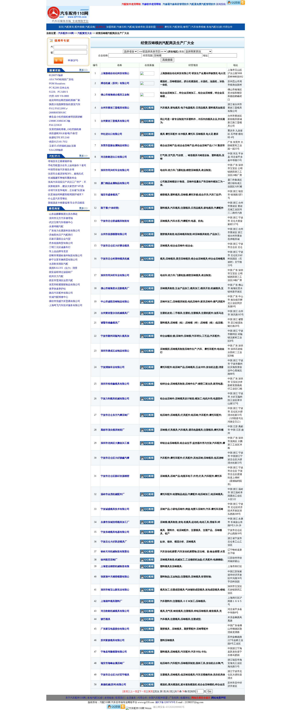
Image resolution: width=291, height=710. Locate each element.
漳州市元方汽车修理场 (61, 218)
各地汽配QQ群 (95, 697)
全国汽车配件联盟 (158, 697)
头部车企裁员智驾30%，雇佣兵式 (65, 173)
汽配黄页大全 (85, 33)
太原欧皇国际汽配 (58, 263)
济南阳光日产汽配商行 (61, 234)
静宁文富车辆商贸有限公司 (63, 259)
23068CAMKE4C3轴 (59, 121)
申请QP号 (73, 60)
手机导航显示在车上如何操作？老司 (67, 165)
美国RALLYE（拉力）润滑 (63, 268)
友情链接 (109, 697)
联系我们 (120, 697)
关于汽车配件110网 (76, 697)
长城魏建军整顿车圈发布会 (62, 177)
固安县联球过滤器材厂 (61, 272)
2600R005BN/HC (57, 112)
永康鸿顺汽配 (56, 226)
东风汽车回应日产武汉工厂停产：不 (67, 182)
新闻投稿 (221, 4)
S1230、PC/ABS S (58, 92)
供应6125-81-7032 (58, 141)
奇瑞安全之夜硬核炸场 (60, 161)
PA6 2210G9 (55, 125)
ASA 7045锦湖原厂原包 (61, 79)
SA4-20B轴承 (56, 150)
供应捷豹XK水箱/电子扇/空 (63, 133)
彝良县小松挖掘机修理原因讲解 (65, 116)
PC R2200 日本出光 (59, 87)
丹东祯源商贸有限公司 (61, 243)
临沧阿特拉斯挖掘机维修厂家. (65, 100)
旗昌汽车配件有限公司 (61, 292)
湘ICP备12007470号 (165, 702)
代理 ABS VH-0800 (59, 96)
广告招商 (174, 697)
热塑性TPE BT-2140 (59, 137)
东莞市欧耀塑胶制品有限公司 (64, 284)
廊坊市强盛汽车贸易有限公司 (64, 301)
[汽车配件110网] (67, 22)
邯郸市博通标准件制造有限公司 (65, 255)
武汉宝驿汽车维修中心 (61, 222)
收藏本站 (185, 697)
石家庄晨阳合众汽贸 (59, 239)
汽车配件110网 (66, 33)
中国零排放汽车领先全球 (61, 169)
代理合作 (142, 697)
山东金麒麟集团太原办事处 (63, 214)
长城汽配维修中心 (58, 297)
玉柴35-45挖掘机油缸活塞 (62, 145)
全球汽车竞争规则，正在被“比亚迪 (66, 190)
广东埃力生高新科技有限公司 (64, 230)
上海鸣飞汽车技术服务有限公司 (65, 305)
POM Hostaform (57, 83)
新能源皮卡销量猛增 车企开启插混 (66, 202)
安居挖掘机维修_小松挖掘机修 (65, 129)
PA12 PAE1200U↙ (58, 108)
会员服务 (131, 697)
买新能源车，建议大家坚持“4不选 (66, 186)
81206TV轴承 (56, 75)
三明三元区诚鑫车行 (59, 247)
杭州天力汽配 (56, 276)
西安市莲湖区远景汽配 (61, 280)
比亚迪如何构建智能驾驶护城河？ (66, 194)
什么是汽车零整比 (57, 198)
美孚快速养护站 (57, 288)
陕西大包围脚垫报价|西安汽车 (64, 104)
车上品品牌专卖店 (58, 251)
